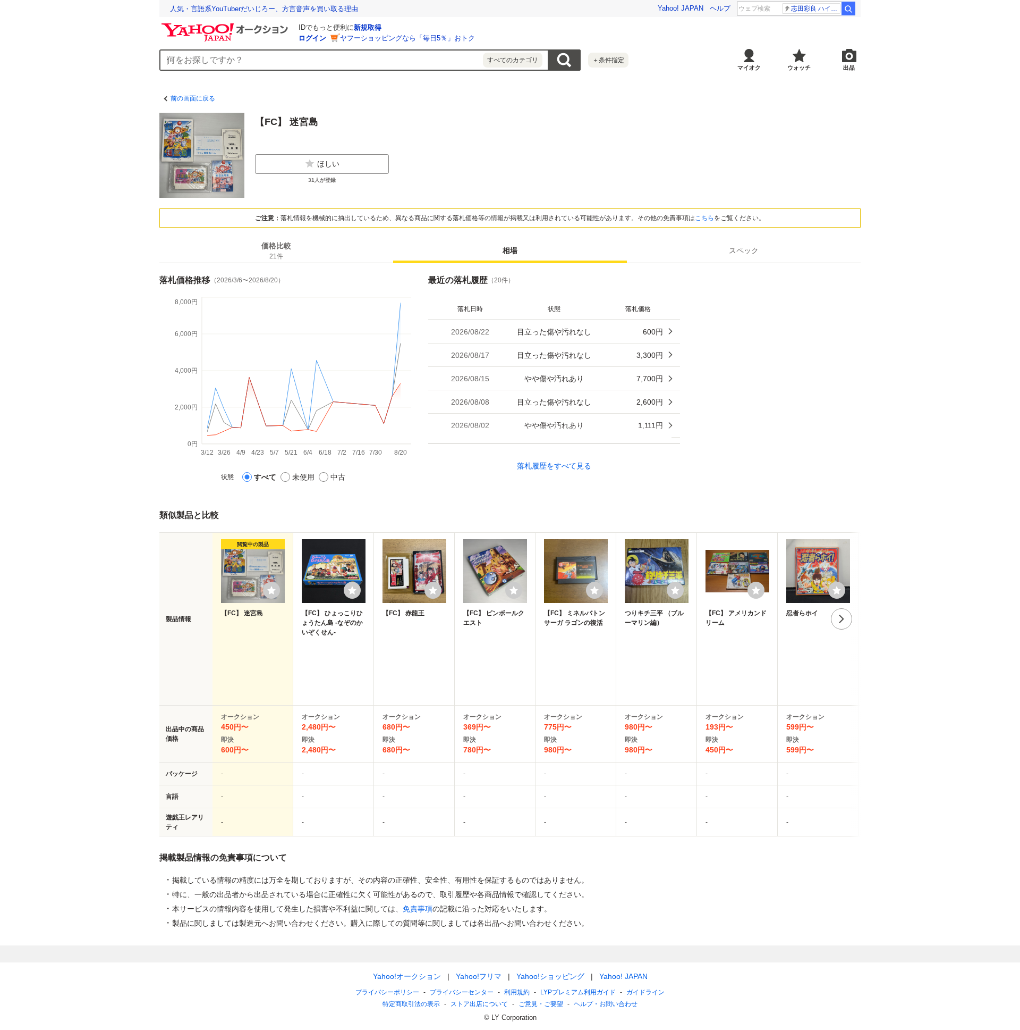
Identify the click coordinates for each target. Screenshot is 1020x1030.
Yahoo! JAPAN (680, 8)
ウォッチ (799, 67)
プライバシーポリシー (387, 992)
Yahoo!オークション (407, 976)
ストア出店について (479, 1004)
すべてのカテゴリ (512, 60)
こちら (704, 218)
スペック (744, 250)
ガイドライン (645, 992)
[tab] (276, 250)
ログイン (312, 38)
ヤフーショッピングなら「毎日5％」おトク (407, 38)
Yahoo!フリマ (479, 976)
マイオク (749, 67)
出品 (849, 67)
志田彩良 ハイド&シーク (815, 8)
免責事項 (417, 909)
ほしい (328, 164)
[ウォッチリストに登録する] (271, 590)
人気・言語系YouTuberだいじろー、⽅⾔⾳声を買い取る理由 (264, 9)
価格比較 (276, 250)
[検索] (848, 8)
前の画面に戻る (193, 98)
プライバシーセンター (462, 992)
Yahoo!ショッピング (550, 976)
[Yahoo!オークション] (226, 26)
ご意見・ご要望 (540, 1004)
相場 (510, 250)
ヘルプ (720, 8)
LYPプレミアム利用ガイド (578, 992)
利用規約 (517, 992)
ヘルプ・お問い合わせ (606, 1004)
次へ (841, 619)
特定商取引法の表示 (411, 1004)
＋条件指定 (608, 60)
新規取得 (367, 27)
